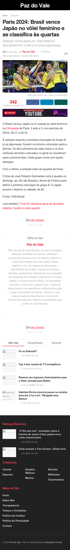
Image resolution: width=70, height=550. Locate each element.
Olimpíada (12, 128)
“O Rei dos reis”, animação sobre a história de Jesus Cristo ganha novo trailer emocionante (40, 434)
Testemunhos (56, 479)
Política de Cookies (14, 515)
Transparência (11, 505)
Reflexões (54, 474)
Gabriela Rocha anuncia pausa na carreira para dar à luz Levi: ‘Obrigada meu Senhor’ (43, 395)
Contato (7, 525)
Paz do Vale (35, 5)
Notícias (53, 469)
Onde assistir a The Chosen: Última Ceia (42, 448)
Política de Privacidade (16, 520)
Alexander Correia (53, 542)
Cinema (7, 469)
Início (5, 15)
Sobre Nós (9, 500)
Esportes (15, 15)
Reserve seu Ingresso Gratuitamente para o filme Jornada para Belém (43, 379)
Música (29, 478)
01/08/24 (45, 51)
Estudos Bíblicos (30, 471)
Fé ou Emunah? (28, 351)
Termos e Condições (14, 510)
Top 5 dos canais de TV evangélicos (40, 364)
